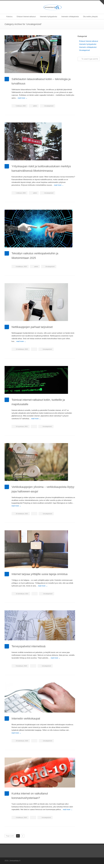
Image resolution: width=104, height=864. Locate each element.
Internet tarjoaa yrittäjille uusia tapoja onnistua (39, 574)
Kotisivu (9, 17)
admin (35, 106)
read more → (22, 98)
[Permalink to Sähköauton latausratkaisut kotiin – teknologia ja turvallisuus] (40, 54)
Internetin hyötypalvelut (48, 17)
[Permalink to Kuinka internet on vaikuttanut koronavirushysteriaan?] (40, 773)
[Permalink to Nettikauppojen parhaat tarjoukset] (40, 302)
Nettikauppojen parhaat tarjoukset (32, 327)
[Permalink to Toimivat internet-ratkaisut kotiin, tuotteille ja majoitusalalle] (40, 380)
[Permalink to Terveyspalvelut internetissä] (40, 625)
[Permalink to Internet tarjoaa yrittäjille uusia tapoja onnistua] (40, 549)
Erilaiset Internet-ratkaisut (26, 17)
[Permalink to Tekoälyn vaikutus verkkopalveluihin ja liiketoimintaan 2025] (40, 229)
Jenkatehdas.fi (15, 861)
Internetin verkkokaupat (26, 718)
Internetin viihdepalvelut (70, 17)
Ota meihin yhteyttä (90, 17)
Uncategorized (48, 106)
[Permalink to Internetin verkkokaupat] (40, 698)
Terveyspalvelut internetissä (28, 646)
